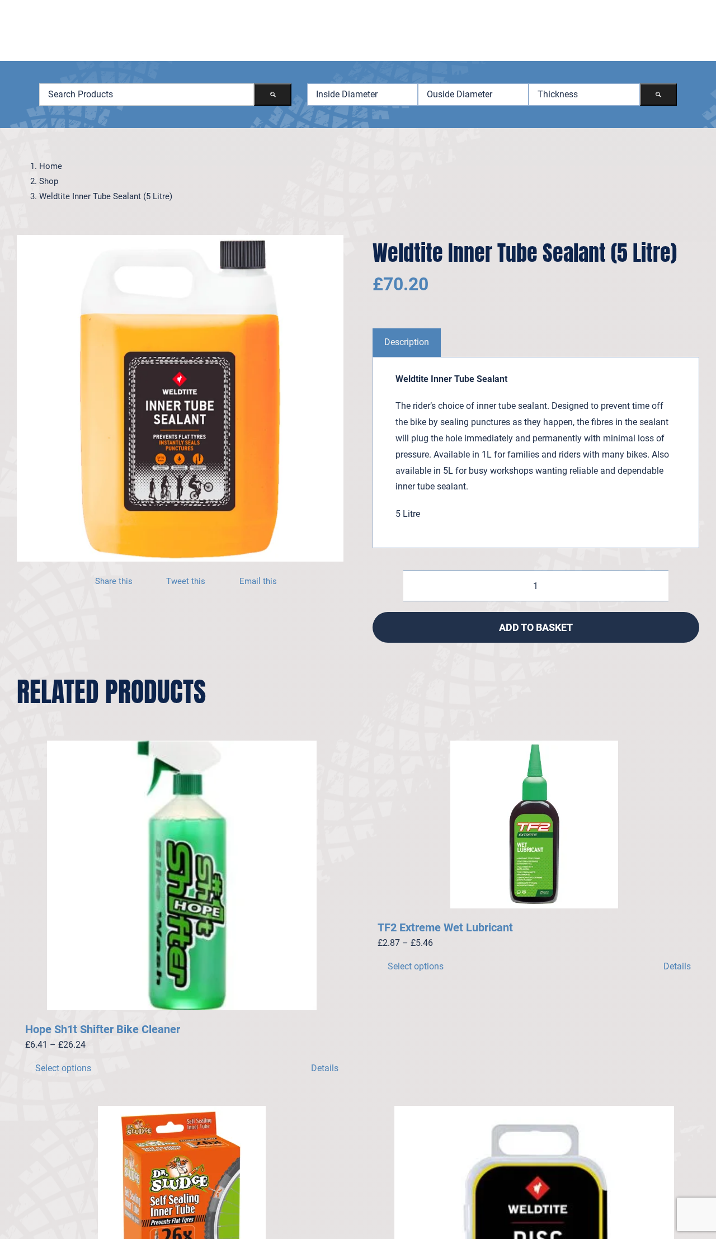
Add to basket (536, 627)
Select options (63, 1068)
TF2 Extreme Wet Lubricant (445, 927)
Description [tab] (406, 342)
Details (324, 1068)
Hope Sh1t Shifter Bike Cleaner (102, 1029)
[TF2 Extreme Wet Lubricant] (534, 824)
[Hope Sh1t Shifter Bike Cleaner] (182, 875)
